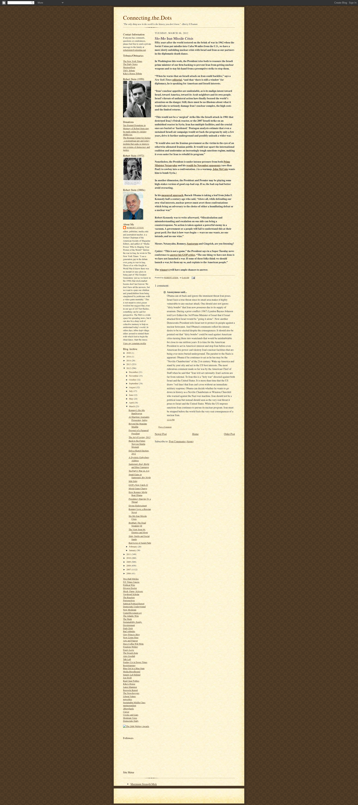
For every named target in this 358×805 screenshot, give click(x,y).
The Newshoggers (131, 693)
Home (195, 434)
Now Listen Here (130, 637)
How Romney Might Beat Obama (138, 494)
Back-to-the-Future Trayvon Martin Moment (137, 443)
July (131, 390)
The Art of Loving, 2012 (139, 437)
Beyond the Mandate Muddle (138, 425)
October (133, 379)
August (132, 387)
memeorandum (129, 705)
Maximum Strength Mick (144, 784)
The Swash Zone (130, 652)
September (134, 383)
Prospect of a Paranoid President (139, 432)
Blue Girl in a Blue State (134, 668)
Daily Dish (128, 628)
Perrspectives (129, 600)
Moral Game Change (138, 488)
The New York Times (132, 61)
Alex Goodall (129, 656)
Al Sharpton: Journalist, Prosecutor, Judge (139, 418)
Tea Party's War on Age (139, 470)
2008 (128, 565)
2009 (128, 561)
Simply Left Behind (131, 674)
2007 (128, 569)
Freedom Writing (130, 646)
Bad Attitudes (129, 631)
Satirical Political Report (133, 603)
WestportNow (129, 67)
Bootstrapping (129, 665)
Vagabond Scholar (131, 594)
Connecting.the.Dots (147, 17)
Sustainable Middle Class (134, 702)
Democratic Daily (131, 720)
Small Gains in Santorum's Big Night (140, 476)
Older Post (229, 434)
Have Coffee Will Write (133, 643)
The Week (127, 618)
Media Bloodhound (131, 671)
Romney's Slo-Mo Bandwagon (137, 412)
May (131, 398)
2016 (128, 356)
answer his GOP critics (182, 255)
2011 (128, 554)
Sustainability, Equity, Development (132, 623)
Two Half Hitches (131, 578)
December (134, 371)
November (134, 375)
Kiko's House (129, 683)
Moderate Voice (130, 717)
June (131, 394)
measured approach (172, 195)
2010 (128, 557)
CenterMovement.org (132, 612)
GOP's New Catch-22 (138, 484)
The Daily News (130, 64)
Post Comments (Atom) (181, 441)
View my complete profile (134, 343)
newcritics (127, 699)
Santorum (192, 243)
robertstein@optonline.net (134, 49)
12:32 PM (171, 419)
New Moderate (129, 609)
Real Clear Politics (131, 680)
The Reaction (129, 597)
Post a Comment (165, 427)
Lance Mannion (130, 686)
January (132, 550)
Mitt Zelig (133, 481)
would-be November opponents (203, 165)
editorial (177, 80)
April (131, 402)
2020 (128, 352)
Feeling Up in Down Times (135, 662)
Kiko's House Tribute (132, 73)
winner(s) (165, 270)
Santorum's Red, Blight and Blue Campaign (139, 465)
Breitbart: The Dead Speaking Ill (137, 524)
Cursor (126, 711)
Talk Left (127, 659)
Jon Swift (127, 677)
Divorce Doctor (130, 588)
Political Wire (129, 584)
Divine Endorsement (138, 505)
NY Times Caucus (131, 581)
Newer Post (161, 434)
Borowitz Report (130, 690)
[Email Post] (193, 278)
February (133, 546)
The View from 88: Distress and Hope (138, 531)
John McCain (220, 169)
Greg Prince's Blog (131, 634)
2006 (128, 573)
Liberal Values (129, 696)
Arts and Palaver (130, 640)
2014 (128, 360)
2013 (128, 364)
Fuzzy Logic (128, 649)
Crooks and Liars (130, 714)
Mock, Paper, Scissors (133, 591)
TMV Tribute (129, 70)
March (132, 406)
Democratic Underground (134, 606)
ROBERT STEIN (135, 227)
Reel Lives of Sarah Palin (140, 542)
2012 (128, 368)
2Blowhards (128, 708)
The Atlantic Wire (131, 615)
